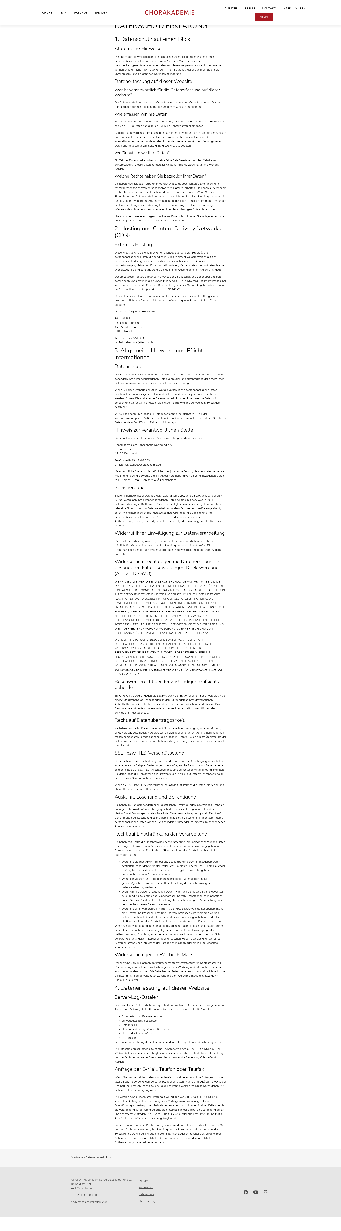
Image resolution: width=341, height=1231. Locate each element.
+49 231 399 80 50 (84, 1195)
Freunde (80, 13)
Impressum (146, 1187)
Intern (264, 17)
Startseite (77, 1157)
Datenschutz (146, 1194)
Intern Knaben (294, 9)
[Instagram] (265, 1192)
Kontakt (269, 9)
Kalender (230, 9)
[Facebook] (246, 1192)
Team (63, 13)
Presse (250, 9)
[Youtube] (255, 1192)
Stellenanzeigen (148, 1201)
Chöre (47, 13)
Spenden (101, 13)
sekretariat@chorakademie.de (89, 1202)
